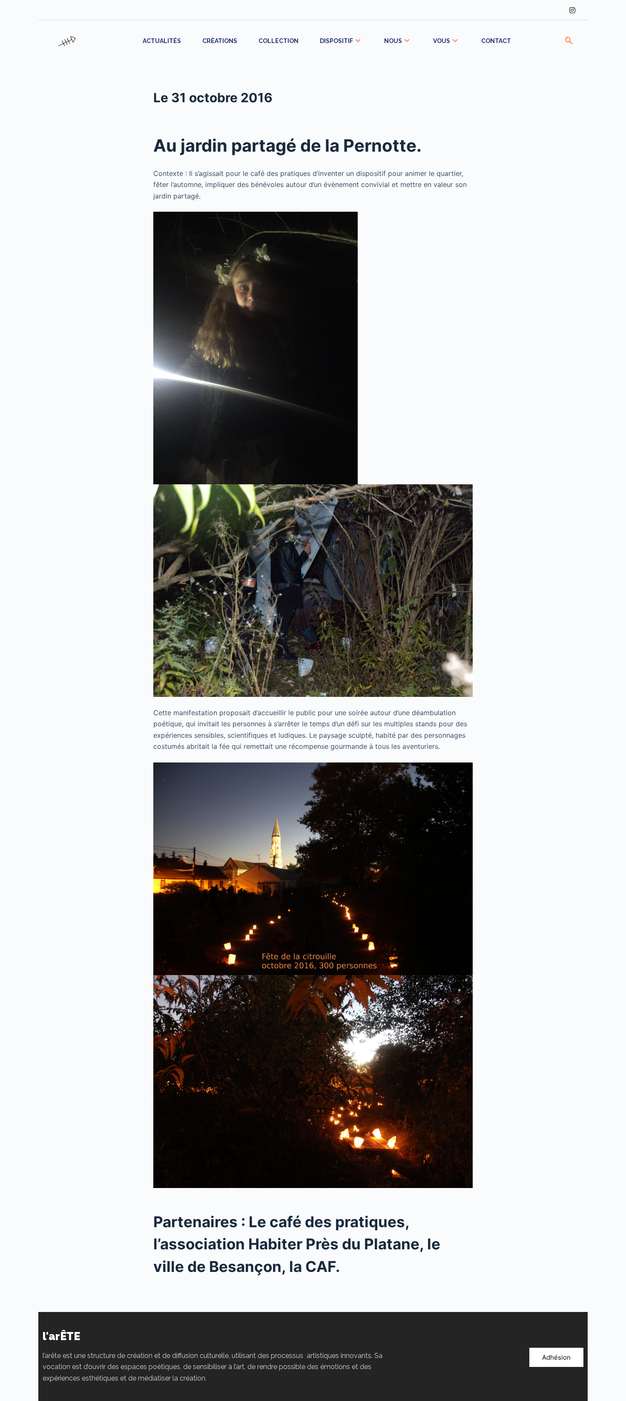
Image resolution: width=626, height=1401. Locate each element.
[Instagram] (572, 9)
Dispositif (336, 40)
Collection (278, 40)
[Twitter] (537, 9)
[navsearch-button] (568, 41)
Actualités (162, 40)
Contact (496, 40)
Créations (219, 40)
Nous (393, 40)
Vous (441, 40)
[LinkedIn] (554, 9)
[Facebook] (520, 9)
